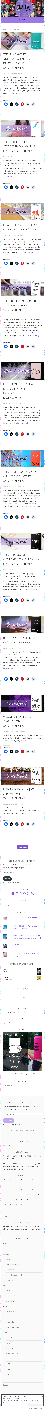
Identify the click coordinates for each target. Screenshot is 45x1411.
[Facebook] (13, 893)
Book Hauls (9, 1369)
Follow (7, 879)
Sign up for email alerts (22, 861)
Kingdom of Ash (9, 977)
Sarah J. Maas (8, 979)
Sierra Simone (8, 971)
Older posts (22, 847)
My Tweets (6, 1023)
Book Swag (9, 1374)
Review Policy (10, 1311)
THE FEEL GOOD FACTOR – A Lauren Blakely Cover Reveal (22, 476)
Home (5, 1244)
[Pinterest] (24, 893)
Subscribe (8, 1121)
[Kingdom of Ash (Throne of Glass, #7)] (39, 980)
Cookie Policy (7, 1402)
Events (8, 1317)
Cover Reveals (10, 1270)
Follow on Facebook (22, 1131)
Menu (24, 20)
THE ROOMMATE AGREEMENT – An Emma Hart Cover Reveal (21, 559)
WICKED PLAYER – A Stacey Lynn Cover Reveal (17, 721)
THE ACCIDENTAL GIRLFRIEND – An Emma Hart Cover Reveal (21, 146)
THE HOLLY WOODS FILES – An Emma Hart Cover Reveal (21, 305)
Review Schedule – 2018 (14, 1275)
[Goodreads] (20, 893)
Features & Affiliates (12, 1327)
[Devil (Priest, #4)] (39, 974)
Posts (5, 1285)
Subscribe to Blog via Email (22, 1103)
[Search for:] (22, 905)
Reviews (6, 1254)
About (5, 1306)
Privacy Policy (10, 1322)
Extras (5, 1359)
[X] (28, 893)
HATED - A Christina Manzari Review (25, 917)
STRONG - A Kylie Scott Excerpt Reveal (26, 945)
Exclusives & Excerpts (13, 1265)
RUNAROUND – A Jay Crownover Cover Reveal (18, 794)
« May (5, 1216)
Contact (5, 1380)
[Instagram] (17, 893)
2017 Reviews (12, 1280)
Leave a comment (16, 73)
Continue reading (15, 93)
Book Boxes (9, 1364)
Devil (5, 969)
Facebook (22, 998)
